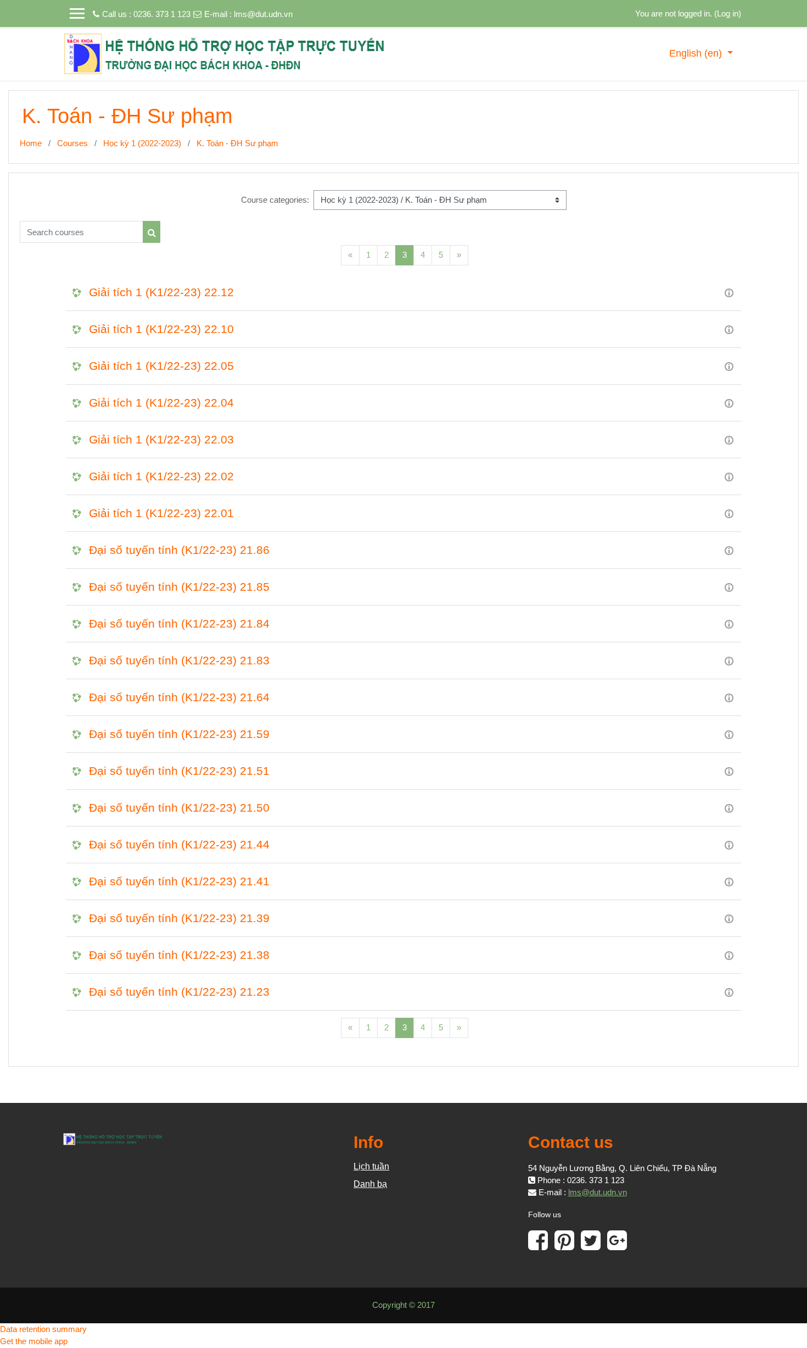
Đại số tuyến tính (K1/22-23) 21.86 (179, 549)
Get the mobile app (34, 1341)
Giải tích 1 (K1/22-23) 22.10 (161, 329)
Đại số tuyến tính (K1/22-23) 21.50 (179, 807)
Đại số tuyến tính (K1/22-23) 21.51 (179, 770)
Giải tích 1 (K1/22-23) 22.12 (161, 292)
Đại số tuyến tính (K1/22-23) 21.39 (179, 918)
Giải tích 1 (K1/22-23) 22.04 (161, 402)
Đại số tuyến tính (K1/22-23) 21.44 (179, 844)
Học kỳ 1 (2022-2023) (142, 143)
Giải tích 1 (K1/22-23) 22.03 (161, 439)
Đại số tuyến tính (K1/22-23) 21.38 (179, 954)
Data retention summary (43, 1329)
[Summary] (729, 292)
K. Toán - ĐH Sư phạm (237, 143)
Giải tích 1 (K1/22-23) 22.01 (161, 513)
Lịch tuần (371, 1166)
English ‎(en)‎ (697, 53)
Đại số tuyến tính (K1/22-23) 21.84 (179, 623)
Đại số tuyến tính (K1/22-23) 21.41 (179, 881)
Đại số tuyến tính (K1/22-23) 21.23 (179, 991)
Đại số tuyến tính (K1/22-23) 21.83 (179, 660)
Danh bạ (370, 1184)
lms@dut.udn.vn (263, 14)
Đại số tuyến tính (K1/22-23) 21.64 (179, 697)
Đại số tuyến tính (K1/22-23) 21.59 (179, 734)
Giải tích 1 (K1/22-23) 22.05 (161, 365)
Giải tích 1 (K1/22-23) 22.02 (161, 476)
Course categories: (275, 199)
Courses (72, 143)
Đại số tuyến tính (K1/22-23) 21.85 (179, 586)
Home (31, 143)
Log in (727, 13)
